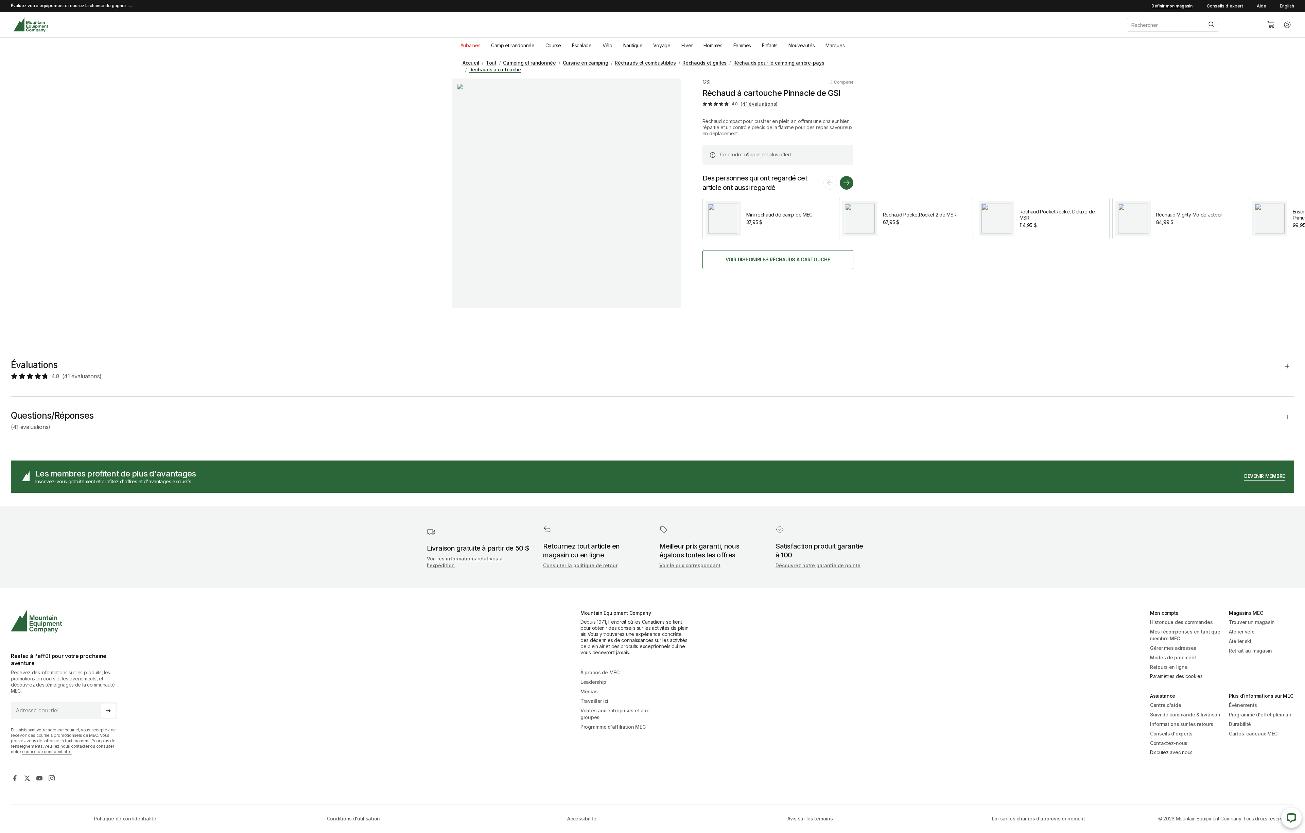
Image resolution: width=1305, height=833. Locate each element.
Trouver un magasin (1252, 622)
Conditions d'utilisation (353, 818)
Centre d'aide (1165, 705)
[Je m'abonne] (108, 711)
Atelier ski (1240, 641)
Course (553, 45)
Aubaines (470, 45)
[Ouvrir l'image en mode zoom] (566, 193)
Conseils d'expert (1225, 5)
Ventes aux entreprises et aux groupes (614, 714)
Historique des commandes (1181, 622)
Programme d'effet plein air (1260, 714)
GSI (706, 82)
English (1287, 5)
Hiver (687, 45)
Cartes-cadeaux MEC (1253, 733)
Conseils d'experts (1171, 733)
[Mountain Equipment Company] (66, 621)
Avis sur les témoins (810, 818)
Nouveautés (801, 45)
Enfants (770, 45)
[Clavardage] (1291, 818)
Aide (1261, 5)
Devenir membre (1264, 476)
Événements (1243, 705)
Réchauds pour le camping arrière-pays (778, 63)
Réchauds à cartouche (495, 69)
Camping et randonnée (529, 63)
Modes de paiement (1173, 657)
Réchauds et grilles (704, 63)
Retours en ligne (1169, 667)
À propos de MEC (600, 672)
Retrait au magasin (1250, 651)
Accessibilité (581, 818)
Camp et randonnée (512, 45)
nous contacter (74, 746)
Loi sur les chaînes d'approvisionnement (1038, 818)
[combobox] (1191, 25)
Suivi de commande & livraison (1185, 714)
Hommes (712, 45)
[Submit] (1211, 24)
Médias (588, 691)
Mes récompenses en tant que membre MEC (1185, 635)
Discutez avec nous (1171, 752)
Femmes (742, 45)
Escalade (582, 45)
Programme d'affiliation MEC (612, 727)
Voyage (661, 45)
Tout (491, 63)
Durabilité (1240, 724)
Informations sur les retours (1181, 724)
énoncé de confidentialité (47, 751)
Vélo (607, 45)
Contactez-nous (1168, 743)
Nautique (633, 45)
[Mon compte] (1287, 25)
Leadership (593, 682)
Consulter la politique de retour (580, 565)
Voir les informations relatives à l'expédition (465, 562)
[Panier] (1271, 25)
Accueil (471, 63)
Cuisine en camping (585, 63)
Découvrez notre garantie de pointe (818, 565)
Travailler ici (594, 701)
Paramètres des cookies (1176, 676)
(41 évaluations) (759, 104)
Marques (835, 45)
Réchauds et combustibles (645, 63)
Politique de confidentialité (125, 818)
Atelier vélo (1242, 632)
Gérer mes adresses (1173, 648)
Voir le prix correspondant (689, 565)
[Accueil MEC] (31, 25)
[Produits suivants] (846, 183)
